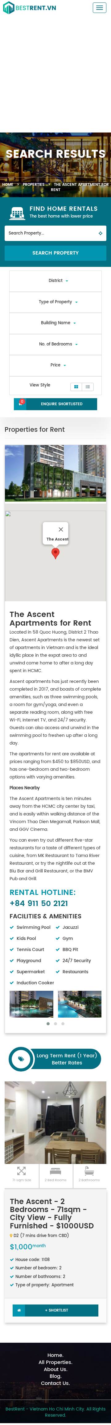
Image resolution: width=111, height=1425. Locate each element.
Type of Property (55, 302)
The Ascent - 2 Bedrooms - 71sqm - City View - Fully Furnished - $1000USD (52, 1214)
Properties (33, 185)
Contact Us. (55, 1383)
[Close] (61, 529)
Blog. (56, 1376)
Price (55, 365)
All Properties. (55, 1362)
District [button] (56, 281)
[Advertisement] (55, 73)
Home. (55, 1355)
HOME (7, 185)
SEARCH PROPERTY (55, 253)
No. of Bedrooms (55, 344)
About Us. (56, 1370)
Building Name (55, 323)
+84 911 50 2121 (39, 903)
